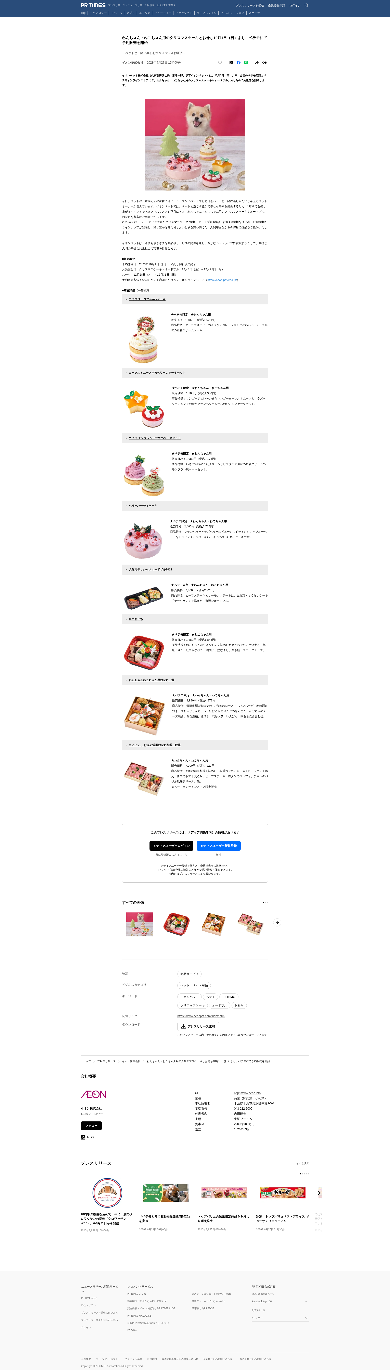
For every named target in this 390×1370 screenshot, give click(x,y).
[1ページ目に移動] (263, 902)
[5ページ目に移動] (308, 1173)
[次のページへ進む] (277, 922)
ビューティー (162, 13)
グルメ (240, 13)
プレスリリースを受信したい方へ (99, 1312)
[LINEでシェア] (246, 62)
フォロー (91, 1125)
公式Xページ (258, 1310)
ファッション (184, 13)
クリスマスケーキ (192, 1005)
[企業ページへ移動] (93, 1095)
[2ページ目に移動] (265, 902)
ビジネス (226, 13)
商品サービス (189, 974)
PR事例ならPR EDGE (203, 1308)
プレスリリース (106, 1061)
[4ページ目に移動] (306, 1173)
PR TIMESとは (89, 1298)
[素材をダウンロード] (257, 62)
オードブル (219, 1005)
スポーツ (254, 13)
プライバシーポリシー (108, 1359)
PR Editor (132, 1330)
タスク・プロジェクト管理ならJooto (211, 1293)
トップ (87, 1061)
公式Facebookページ (263, 1293)
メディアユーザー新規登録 (218, 845)
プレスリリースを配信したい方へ (99, 1320)
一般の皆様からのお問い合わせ (254, 1359)
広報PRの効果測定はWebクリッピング (148, 1323)
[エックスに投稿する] (231, 62)
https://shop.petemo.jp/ (222, 279)
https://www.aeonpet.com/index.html (201, 1016)
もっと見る (302, 1163)
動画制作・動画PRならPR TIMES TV (146, 1301)
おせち (239, 1005)
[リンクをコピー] (264, 62)
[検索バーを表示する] (306, 5)
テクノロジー (98, 13)
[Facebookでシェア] (238, 62)
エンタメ (144, 13)
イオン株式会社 (131, 1061)
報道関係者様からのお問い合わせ (180, 1359)
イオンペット (189, 997)
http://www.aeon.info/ (247, 1093)
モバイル (116, 13)
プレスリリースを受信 (250, 5)
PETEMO (228, 997)
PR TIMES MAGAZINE (139, 1315)
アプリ (130, 13)
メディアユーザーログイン (171, 845)
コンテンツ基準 (133, 1359)
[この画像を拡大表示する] (139, 924)
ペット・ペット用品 (194, 985)
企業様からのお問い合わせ (217, 1359)
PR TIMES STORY (136, 1293)
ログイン (295, 5)
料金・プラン (88, 1305)
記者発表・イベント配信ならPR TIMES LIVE (151, 1308)
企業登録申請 (276, 5)
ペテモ (210, 997)
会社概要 (86, 1359)
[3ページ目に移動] (267, 902)
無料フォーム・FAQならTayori (208, 1301)
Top (83, 13)
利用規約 (152, 1359)
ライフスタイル (207, 13)
